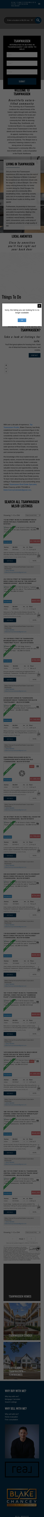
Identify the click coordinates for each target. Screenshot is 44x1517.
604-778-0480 (22, 487)
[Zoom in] (6, 365)
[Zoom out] (6, 368)
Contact (34, 355)
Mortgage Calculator (12, 1399)
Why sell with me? (12, 1414)
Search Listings (11, 1402)
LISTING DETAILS (10, 561)
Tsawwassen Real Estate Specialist (22, 484)
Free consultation (11, 1420)
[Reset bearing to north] (6, 371)
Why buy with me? (12, 1396)
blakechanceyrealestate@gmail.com (17, 490)
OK (22, 320)
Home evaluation (11, 1417)
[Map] (22, 390)
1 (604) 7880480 (9, 570)
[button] (34, 355)
